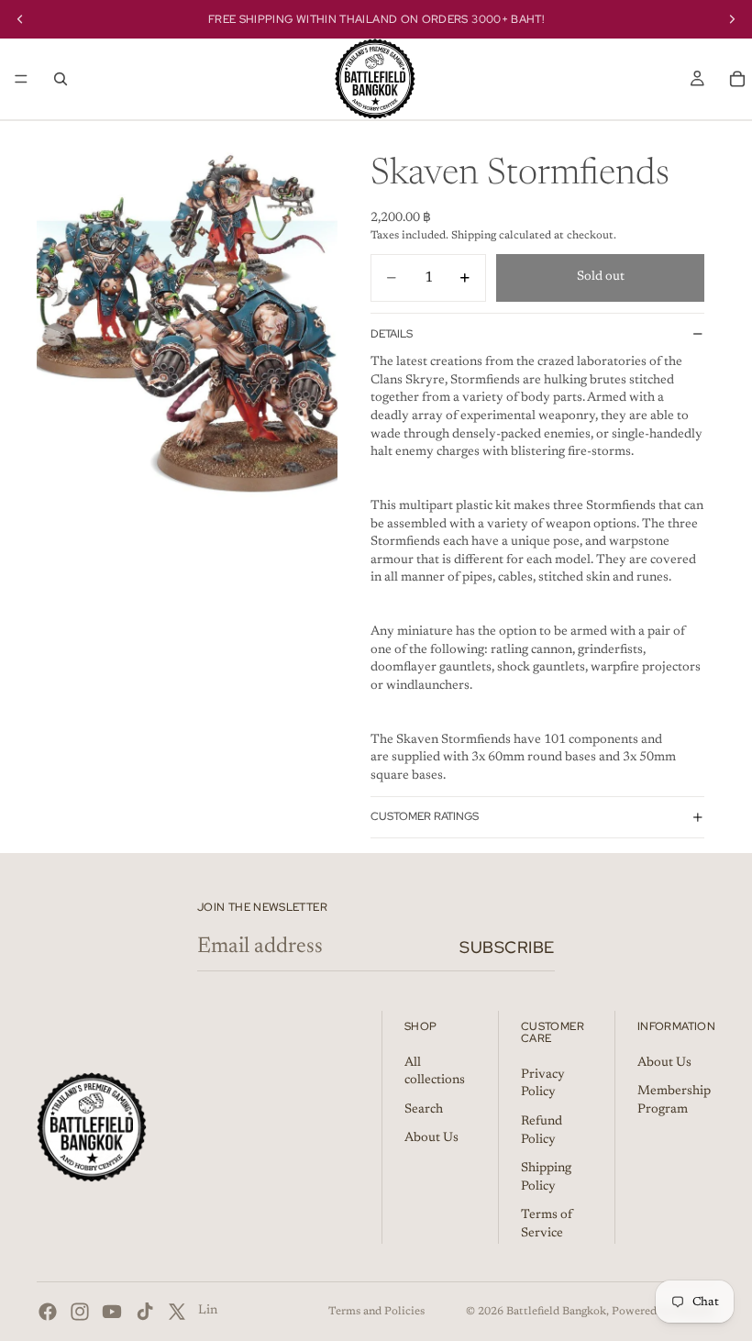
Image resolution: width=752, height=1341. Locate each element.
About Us (431, 1138)
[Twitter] (177, 1312)
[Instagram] (80, 1312)
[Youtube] (112, 1312)
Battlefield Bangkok (556, 1311)
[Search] (60, 79)
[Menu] (21, 79)
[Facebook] (48, 1312)
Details (391, 334)
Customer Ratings (424, 816)
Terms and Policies (376, 1311)
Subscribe (507, 947)
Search (423, 1109)
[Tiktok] (145, 1312)
